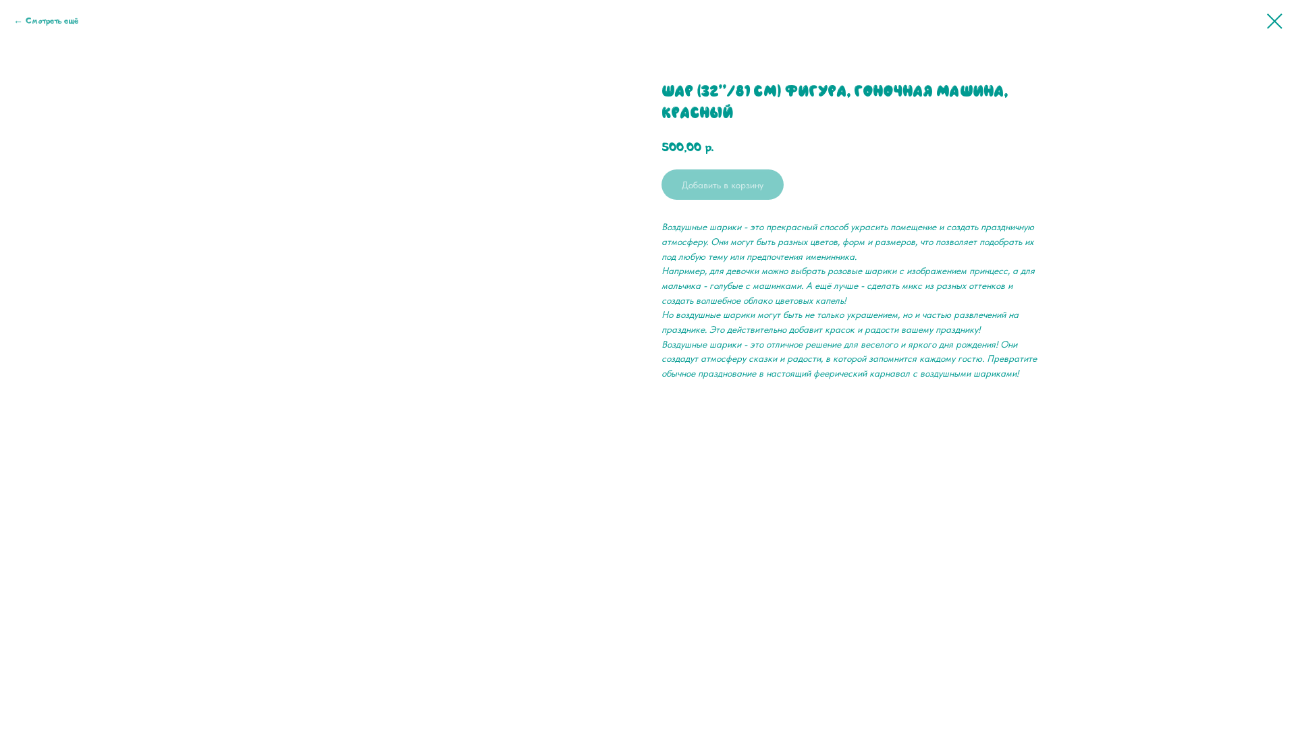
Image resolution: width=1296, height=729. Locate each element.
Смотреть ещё (52, 21)
